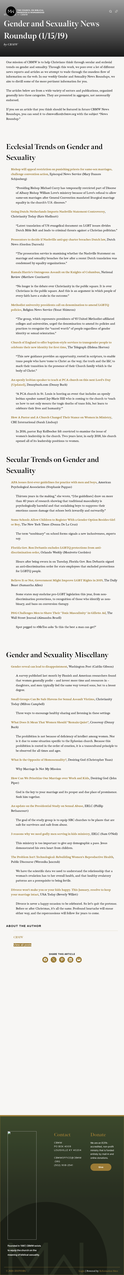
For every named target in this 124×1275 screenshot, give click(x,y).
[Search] (110, 11)
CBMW (18, 937)
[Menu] (116, 11)
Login (81, 1271)
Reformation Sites (108, 1271)
